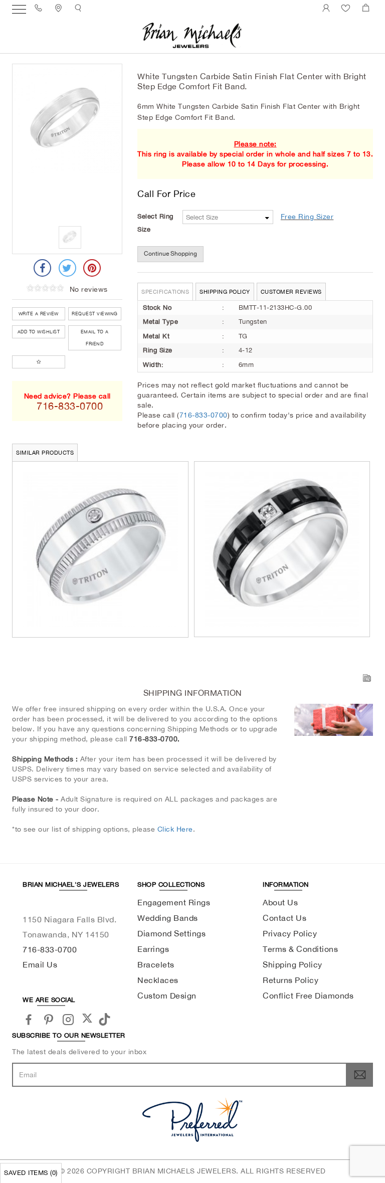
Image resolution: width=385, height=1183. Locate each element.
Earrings (153, 948)
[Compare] (38, 361)
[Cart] (367, 8)
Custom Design (167, 995)
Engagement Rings (173, 902)
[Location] (60, 8)
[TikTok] (106, 1018)
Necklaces (157, 979)
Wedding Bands (167, 917)
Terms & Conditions (300, 948)
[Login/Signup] (327, 8)
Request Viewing (95, 313)
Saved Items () (31, 1172)
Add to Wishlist (39, 331)
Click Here (175, 829)
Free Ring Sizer (307, 217)
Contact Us (284, 917)
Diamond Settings (171, 933)
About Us (280, 902)
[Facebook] (42, 268)
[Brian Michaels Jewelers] (192, 35)
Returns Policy (290, 979)
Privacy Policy (290, 933)
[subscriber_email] (360, 1075)
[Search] (79, 8)
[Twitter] (67, 268)
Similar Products (45, 453)
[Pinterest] (92, 268)
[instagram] (68, 1019)
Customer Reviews (291, 292)
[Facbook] (29, 1019)
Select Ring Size (155, 223)
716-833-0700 (203, 415)
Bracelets (155, 964)
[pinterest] (49, 1019)
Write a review (39, 313)
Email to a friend (95, 337)
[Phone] (40, 8)
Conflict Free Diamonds (308, 995)
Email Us (40, 964)
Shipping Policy (225, 292)
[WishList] (347, 8)
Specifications (165, 292)
